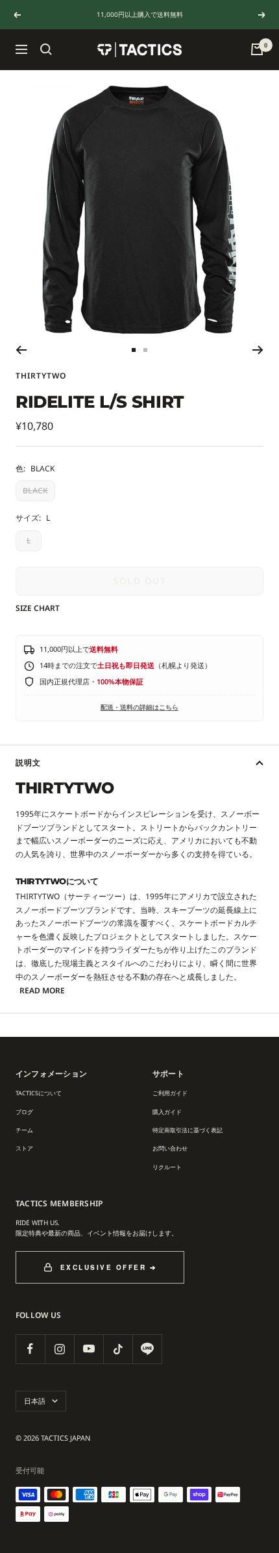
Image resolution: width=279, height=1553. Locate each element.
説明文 (28, 762)
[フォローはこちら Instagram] (59, 1348)
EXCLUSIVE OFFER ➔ (108, 1267)
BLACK (35, 490)
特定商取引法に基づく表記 (187, 1130)
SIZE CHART (38, 608)
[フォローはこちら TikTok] (117, 1348)
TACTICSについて (39, 1093)
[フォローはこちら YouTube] (88, 1348)
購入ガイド (167, 1112)
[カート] (256, 49)
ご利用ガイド (170, 1093)
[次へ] (257, 349)
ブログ (24, 1112)
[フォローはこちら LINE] (147, 1348)
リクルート (167, 1167)
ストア (24, 1148)
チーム (24, 1130)
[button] (46, 49)
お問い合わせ (170, 1148)
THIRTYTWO (41, 375)
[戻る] (21, 349)
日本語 (34, 1401)
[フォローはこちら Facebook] (30, 1348)
